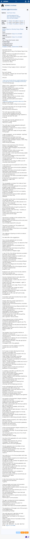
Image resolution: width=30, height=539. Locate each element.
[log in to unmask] (17, 33)
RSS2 (26, 532)
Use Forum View (11, 13)
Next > (18, 21)
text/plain (4, 46)
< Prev (13, 21)
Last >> (22, 21)
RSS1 (22, 532)
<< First (9, 21)
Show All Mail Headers (12, 18)
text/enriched (15, 46)
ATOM (18, 532)
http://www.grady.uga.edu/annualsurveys (13, 101)
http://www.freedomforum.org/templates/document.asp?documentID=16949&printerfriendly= (14, 81)
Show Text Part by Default (13, 16)
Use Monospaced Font (12, 15)
